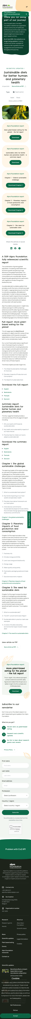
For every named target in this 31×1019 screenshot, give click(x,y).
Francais (6, 455)
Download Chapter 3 (15, 233)
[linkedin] (11, 248)
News (4, 934)
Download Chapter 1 (15, 185)
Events (4, 946)
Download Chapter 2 (15, 210)
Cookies (19, 944)
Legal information (22, 939)
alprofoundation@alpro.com (10, 892)
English (6, 389)
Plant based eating (8, 942)
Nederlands (7, 392)
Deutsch (7, 399)
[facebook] (15, 248)
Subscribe (15, 812)
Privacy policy (21, 934)
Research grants (7, 923)
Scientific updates (8, 938)
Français (6, 396)
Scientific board (21, 928)
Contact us (5, 956)
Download (15, 137)
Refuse (15, 1010)
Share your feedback (29, 519)
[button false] (26, 6)
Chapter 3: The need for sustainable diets (15, 633)
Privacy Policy (8, 750)
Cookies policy (16, 998)
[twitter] (19, 248)
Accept (15, 1016)
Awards (4, 926)
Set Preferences (15, 1005)
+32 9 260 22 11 (6, 890)
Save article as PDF (18, 86)
